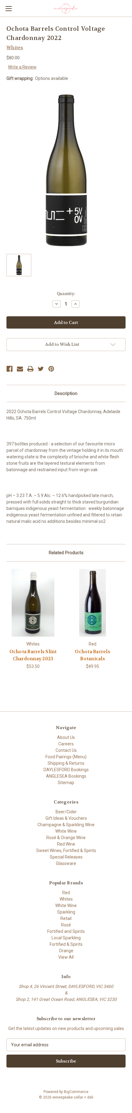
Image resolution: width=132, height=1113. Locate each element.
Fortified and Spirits (66, 931)
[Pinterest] (51, 369)
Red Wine (66, 844)
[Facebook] (9, 369)
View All (66, 957)
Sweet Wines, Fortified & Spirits (66, 850)
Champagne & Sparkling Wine (66, 824)
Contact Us (66, 750)
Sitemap (66, 782)
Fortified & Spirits (66, 944)
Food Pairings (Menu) (66, 756)
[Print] (30, 369)
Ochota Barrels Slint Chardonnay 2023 (33, 655)
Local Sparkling (66, 937)
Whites (66, 899)
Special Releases (66, 856)
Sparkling (66, 912)
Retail (66, 918)
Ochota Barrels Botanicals (92, 655)
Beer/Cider (66, 811)
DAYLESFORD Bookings (66, 769)
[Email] (20, 369)
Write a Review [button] (22, 67)
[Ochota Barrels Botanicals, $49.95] (92, 603)
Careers (66, 743)
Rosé (66, 924)
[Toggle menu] (8, 8)
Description (66, 393)
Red (66, 892)
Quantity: (66, 293)
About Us (66, 737)
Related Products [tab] (66, 552)
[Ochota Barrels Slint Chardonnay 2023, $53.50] (33, 603)
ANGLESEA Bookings (66, 776)
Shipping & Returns (66, 763)
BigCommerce (76, 1092)
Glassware (66, 863)
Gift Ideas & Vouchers (66, 818)
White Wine (66, 831)
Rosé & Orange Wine (66, 837)
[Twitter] (41, 369)
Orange (66, 950)
